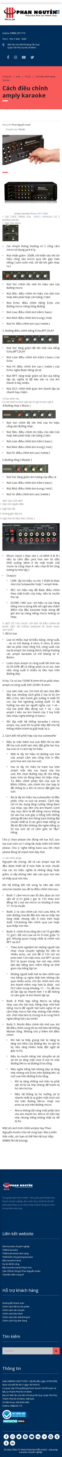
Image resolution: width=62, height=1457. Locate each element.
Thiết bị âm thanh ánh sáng (15, 1253)
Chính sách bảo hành (12, 1313)
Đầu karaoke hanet (11, 1260)
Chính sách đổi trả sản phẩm (15, 1306)
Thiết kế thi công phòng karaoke (17, 1256)
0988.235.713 (17, 33)
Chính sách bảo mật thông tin (16, 1317)
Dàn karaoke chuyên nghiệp (16, 1246)
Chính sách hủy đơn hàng (14, 1320)
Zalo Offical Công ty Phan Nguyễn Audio (21, 1271)
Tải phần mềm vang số (13, 1274)
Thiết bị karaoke (10, 1249)
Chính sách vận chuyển (13, 1310)
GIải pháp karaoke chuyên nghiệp (38, 1450)
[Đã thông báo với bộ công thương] (14, 1414)
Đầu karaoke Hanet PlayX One (17, 1267)
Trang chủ (6, 76)
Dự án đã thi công (10, 1264)
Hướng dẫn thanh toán (13, 1303)
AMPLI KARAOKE (43, 216)
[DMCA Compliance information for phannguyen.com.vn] (14, 1421)
